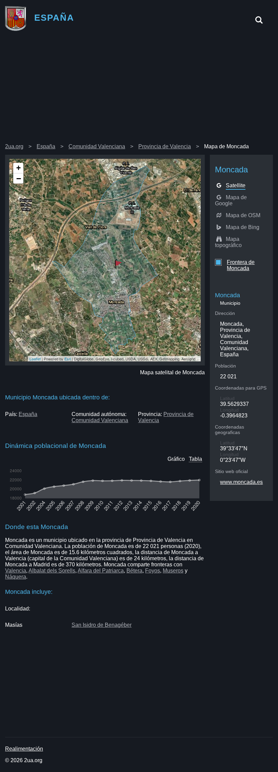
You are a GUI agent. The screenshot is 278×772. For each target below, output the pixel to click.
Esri (67, 358)
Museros (173, 570)
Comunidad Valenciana (96, 146)
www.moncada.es (241, 482)
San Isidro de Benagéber (102, 625)
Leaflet (35, 358)
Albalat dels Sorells (51, 570)
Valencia (15, 570)
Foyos (152, 570)
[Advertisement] (139, 89)
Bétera (134, 570)
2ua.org (14, 146)
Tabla (195, 459)
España (46, 146)
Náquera (15, 577)
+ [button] (18, 168)
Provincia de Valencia (164, 146)
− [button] (18, 178)
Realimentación (24, 749)
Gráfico (176, 459)
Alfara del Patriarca (101, 570)
